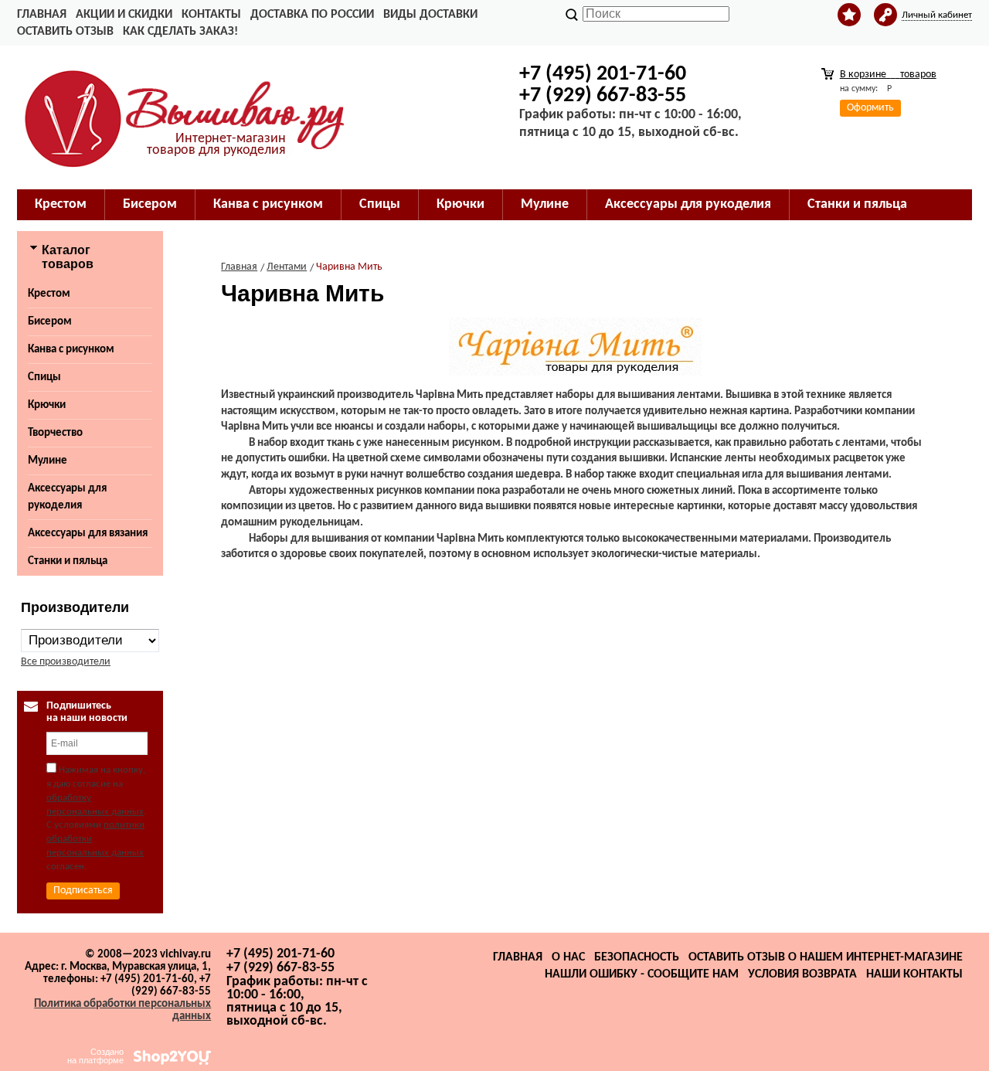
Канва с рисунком (71, 349)
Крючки (47, 405)
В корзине (888, 74)
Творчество (55, 433)
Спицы (44, 377)
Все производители (65, 662)
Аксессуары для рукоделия (67, 497)
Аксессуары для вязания (88, 533)
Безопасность (636, 957)
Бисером (50, 322)
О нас (568, 957)
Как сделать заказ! (180, 32)
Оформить (870, 108)
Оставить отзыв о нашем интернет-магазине (825, 957)
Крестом (49, 294)
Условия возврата (802, 974)
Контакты (211, 14)
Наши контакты (914, 974)
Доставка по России (312, 14)
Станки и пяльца (67, 561)
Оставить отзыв (65, 32)
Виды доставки (430, 14)
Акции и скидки (124, 14)
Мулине (47, 461)
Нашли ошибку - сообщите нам (642, 974)
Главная (41, 14)
